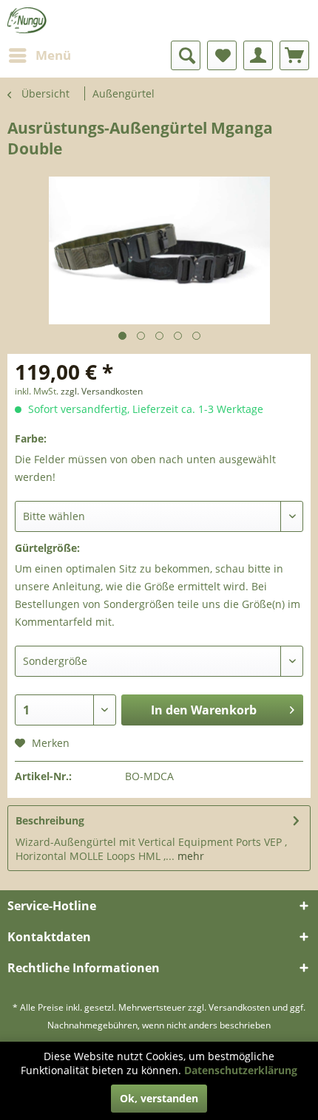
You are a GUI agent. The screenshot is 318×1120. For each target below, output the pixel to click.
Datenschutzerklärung (240, 1070)
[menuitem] (39, 55)
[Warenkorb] (294, 55)
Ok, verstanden (159, 1098)
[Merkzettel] (222, 55)
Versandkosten (239, 1007)
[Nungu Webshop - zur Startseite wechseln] (27, 20)
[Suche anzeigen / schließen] (185, 55)
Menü (53, 55)
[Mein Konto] (258, 55)
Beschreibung (50, 820)
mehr (189, 856)
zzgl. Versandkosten (102, 391)
